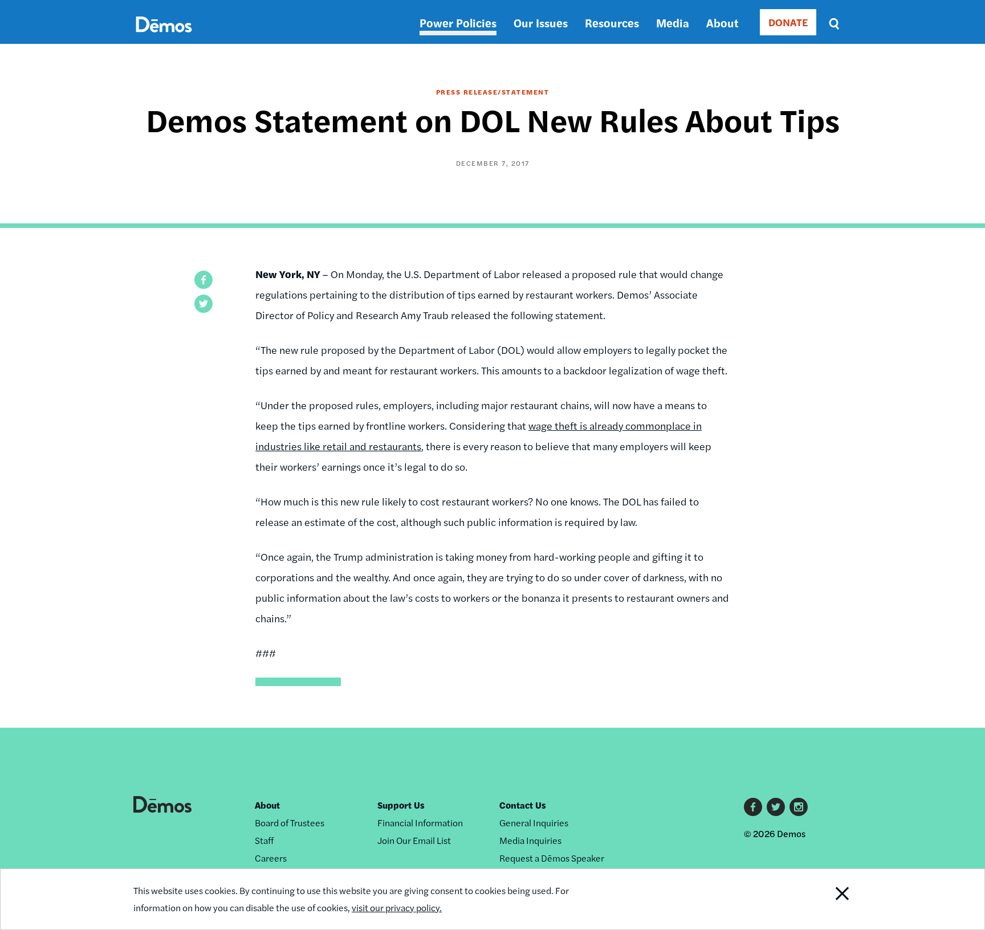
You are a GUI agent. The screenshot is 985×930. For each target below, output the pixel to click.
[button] (203, 280)
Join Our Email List (414, 840)
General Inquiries (533, 822)
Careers (271, 857)
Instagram (798, 807)
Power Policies (458, 22)
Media (672, 22)
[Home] (163, 37)
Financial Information (420, 822)
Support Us (401, 804)
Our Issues (541, 22)
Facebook (753, 807)
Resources (612, 22)
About (722, 22)
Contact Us (522, 804)
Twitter (776, 807)
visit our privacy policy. (397, 907)
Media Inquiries (530, 840)
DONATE (788, 22)
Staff (264, 840)
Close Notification (828, 899)
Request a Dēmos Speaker (551, 857)
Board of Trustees (289, 822)
